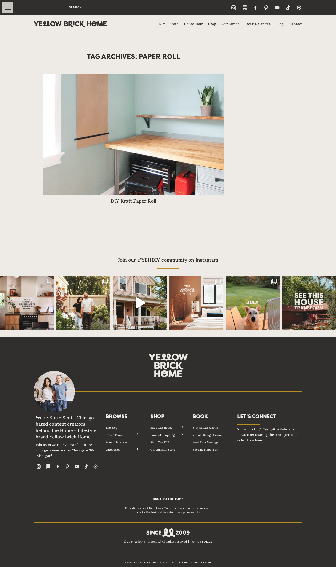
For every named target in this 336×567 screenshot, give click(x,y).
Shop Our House (161, 427)
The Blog (112, 427)
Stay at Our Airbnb (205, 427)
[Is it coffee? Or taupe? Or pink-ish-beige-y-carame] (196, 303)
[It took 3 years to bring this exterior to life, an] (309, 303)
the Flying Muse (163, 562)
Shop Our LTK (159, 442)
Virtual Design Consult (208, 435)
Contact (295, 24)
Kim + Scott (168, 24)
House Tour (193, 24)
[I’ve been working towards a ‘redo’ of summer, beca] (253, 303)
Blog (280, 24)
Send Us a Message (206, 442)
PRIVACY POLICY (200, 541)
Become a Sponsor (205, 449)
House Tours (114, 435)
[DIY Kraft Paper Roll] (134, 134)
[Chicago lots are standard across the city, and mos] (83, 303)
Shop (212, 24)
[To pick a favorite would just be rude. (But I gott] (27, 303)
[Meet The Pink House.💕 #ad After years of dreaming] (140, 303)
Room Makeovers (117, 442)
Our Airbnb (231, 24)
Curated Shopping (162, 435)
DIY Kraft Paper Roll (133, 201)
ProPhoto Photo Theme (195, 562)
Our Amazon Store (163, 449)
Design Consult (258, 24)
